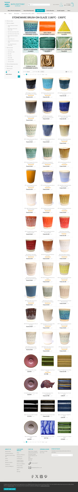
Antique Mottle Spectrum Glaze (64, 369)
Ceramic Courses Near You (10, 456)
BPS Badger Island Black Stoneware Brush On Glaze (31, 93)
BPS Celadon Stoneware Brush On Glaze (31, 140)
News (6, 458)
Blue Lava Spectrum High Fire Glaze (64, 415)
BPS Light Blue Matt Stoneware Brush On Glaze (64, 186)
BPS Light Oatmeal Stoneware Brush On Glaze (30, 209)
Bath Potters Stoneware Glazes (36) (12, 29)
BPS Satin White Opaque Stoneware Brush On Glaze (64, 255)
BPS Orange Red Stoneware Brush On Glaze (31, 232)
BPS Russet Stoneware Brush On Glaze (47, 255)
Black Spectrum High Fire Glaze (31, 414)
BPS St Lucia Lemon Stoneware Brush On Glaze (64, 278)
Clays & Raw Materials (28, 10)
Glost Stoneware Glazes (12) (13, 33)
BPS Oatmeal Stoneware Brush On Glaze (64, 209)
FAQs (18, 452)
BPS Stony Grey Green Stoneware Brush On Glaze (48, 301)
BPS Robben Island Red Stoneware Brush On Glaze (31, 255)
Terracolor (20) (11, 61)
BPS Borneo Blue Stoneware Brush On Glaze (64, 116)
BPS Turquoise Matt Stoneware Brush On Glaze (64, 324)
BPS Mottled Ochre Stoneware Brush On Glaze (47, 209)
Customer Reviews (9, 453)
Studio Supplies (61, 10)
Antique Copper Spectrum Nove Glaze (48, 370)
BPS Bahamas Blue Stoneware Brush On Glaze (47, 93)
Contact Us (7, 464)
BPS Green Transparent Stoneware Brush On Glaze (48, 163)
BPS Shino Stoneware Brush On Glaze (48, 278)
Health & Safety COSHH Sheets (20, 461)
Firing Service (19, 456)
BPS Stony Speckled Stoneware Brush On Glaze (64, 301)
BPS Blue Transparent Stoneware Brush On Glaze (48, 116)
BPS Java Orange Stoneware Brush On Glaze (31, 186)
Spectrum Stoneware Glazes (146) (13, 41)
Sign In (18, 469)
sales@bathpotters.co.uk (34, 467)
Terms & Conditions (21, 463)
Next (43, 74)
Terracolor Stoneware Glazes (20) (12, 44)
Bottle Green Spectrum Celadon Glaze (64, 437)
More (69, 10)
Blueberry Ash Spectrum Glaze (47, 436)
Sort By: (25, 71)
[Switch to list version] (69, 71)
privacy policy (11, 485)
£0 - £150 (8, 70)
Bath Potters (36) (11, 51)
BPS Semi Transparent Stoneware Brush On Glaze (31, 278)
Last (46, 74)
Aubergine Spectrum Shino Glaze (31, 393)
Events (6, 460)
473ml (68, 372)
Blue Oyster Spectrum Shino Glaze (31, 437)
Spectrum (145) (11, 59)
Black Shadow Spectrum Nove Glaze (64, 393)
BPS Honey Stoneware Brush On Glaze (64, 163)
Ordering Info (19, 458)
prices (68, 5)
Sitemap (18, 471)
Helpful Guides (20, 467)
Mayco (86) (10, 57)
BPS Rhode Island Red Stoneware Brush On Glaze (64, 232)
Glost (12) (10, 55)
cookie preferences (44, 485)
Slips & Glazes (40, 10)
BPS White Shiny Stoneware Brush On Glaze (48, 347)
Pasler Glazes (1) (11, 38)
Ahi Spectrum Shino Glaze (30, 369)
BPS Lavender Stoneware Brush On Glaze (48, 186)
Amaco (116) (10, 49)
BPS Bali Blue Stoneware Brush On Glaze (64, 93)
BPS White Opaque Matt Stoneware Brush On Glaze (31, 347)
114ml (27, 95)
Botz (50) (9, 53)
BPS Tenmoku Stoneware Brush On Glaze (31, 324)
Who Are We (8, 451)
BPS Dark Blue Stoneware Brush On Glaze (48, 140)
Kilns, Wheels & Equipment (14, 10)
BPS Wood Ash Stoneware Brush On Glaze (64, 347)
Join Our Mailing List (9, 466)
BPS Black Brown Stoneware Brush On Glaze (31, 116)
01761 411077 (34, 463)
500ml (35, 95)
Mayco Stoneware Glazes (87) (13, 36)
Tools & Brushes (50, 10)
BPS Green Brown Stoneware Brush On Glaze (64, 140)
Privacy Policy (20, 465)
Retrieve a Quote (8, 462)
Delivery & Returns (21, 454)
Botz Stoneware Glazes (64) (13, 31)
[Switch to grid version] (66, 71)
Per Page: (36, 71)
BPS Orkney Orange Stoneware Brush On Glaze (47, 232)
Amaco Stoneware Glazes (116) (13, 26)
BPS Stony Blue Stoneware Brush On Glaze (31, 301)
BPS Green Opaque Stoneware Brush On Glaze (31, 163)
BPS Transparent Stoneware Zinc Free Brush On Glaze (48, 324)
